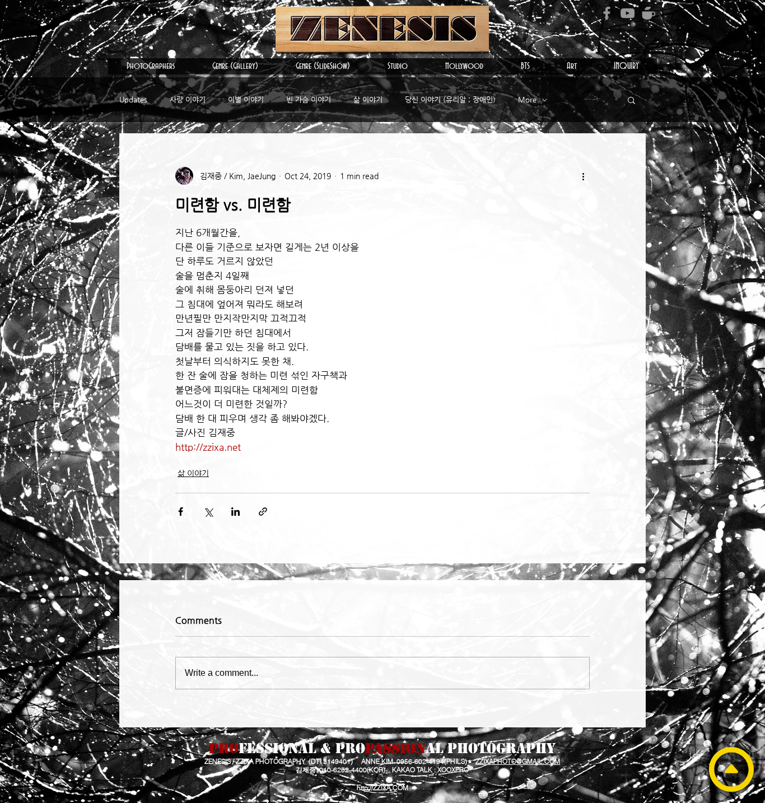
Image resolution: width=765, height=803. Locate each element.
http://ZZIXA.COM (382, 787)
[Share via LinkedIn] (235, 511)
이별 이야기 (246, 99)
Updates (133, 99)
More (527, 99)
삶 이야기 (367, 99)
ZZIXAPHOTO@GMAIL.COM (517, 761)
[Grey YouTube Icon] (627, 13)
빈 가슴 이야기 (308, 99)
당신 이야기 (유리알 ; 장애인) (450, 99)
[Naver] (648, 13)
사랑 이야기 (188, 99)
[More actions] (583, 176)
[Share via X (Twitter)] (208, 511)
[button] (150, 66)
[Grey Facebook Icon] (606, 13)
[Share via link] (263, 511)
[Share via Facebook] (180, 511)
